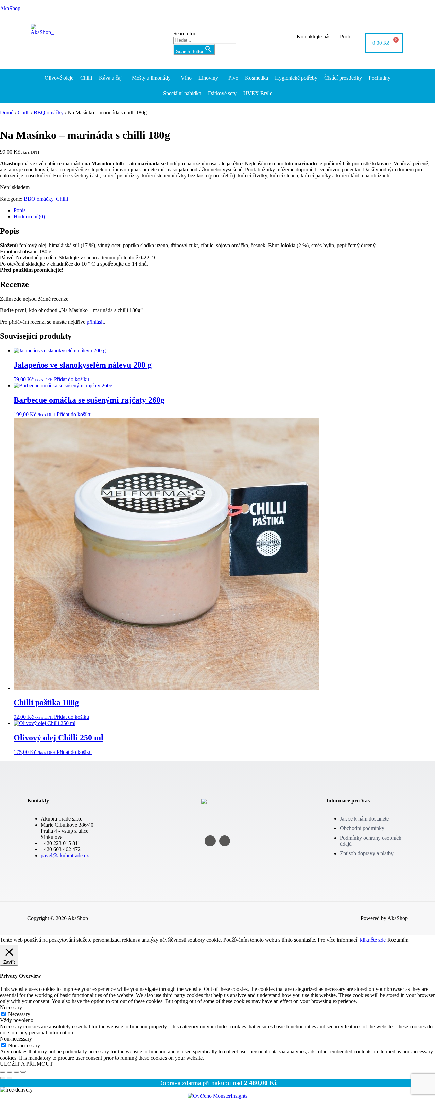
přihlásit (95, 322)
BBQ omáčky (49, 112)
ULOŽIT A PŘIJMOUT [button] (26, 1064)
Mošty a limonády (151, 78)
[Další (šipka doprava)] (9, 1078)
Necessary (19, 1014)
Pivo (233, 78)
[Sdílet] (16, 1072)
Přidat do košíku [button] (71, 379)
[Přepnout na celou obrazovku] (9, 1072)
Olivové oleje (59, 78)
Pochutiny (379, 78)
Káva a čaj (110, 78)
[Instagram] (210, 841)
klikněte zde (373, 940)
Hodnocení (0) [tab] (29, 216)
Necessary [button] (11, 1007)
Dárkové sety (222, 93)
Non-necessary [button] (16, 1039)
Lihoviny (208, 78)
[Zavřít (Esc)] (23, 1072)
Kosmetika (256, 78)
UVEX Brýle (257, 93)
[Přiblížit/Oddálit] (2, 1072)
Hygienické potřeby (296, 78)
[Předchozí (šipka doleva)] (2, 1078)
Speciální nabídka (182, 93)
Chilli (86, 78)
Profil (346, 36)
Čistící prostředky (343, 78)
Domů (7, 112)
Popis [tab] (19, 210)
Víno (186, 78)
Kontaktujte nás (313, 36)
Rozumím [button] (397, 940)
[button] (111, 78)
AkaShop (10, 8)
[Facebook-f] (224, 841)
